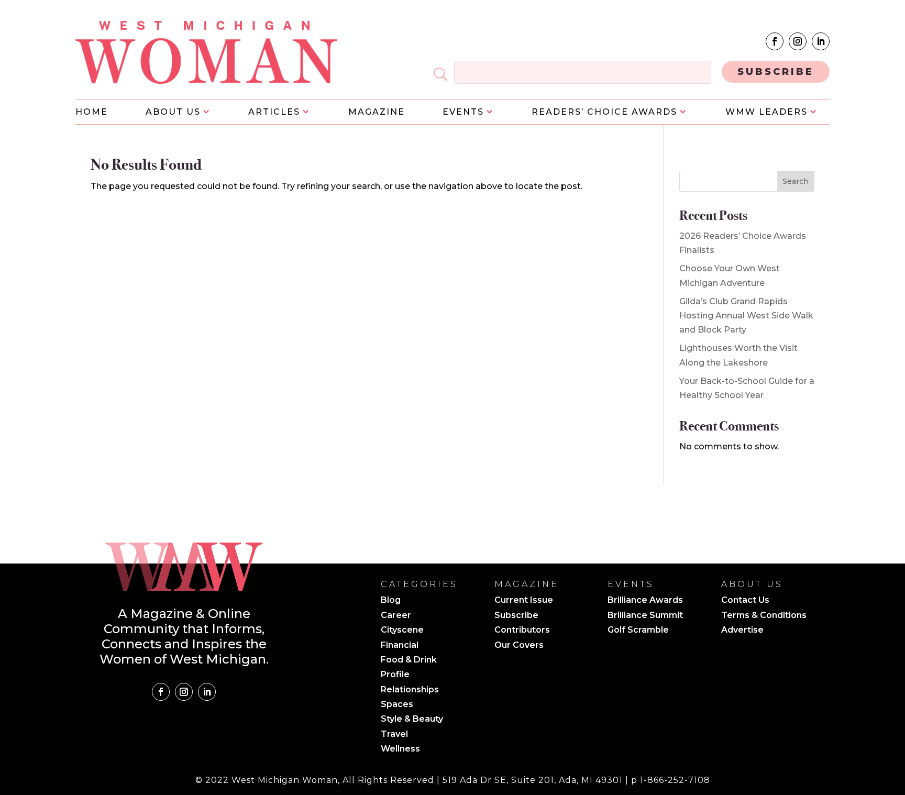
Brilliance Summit (645, 616)
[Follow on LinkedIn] (821, 41)
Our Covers (519, 646)
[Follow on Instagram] (798, 41)
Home (91, 112)
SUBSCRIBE (775, 72)
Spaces (397, 705)
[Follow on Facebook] (774, 41)
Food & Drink (409, 660)
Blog (391, 601)
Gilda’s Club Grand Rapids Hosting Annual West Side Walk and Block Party (746, 315)
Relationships (410, 690)
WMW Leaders (766, 112)
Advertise (742, 630)
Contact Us (745, 601)
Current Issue (523, 601)
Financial (399, 646)
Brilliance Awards (645, 601)
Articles (274, 112)
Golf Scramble (638, 630)
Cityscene (402, 630)
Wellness (400, 749)
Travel (394, 735)
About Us (173, 112)
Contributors (522, 630)
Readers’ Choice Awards (604, 112)
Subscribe (516, 616)
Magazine (376, 112)
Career (396, 616)
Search (795, 181)
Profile (395, 675)
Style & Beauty (412, 719)
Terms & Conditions (764, 616)
